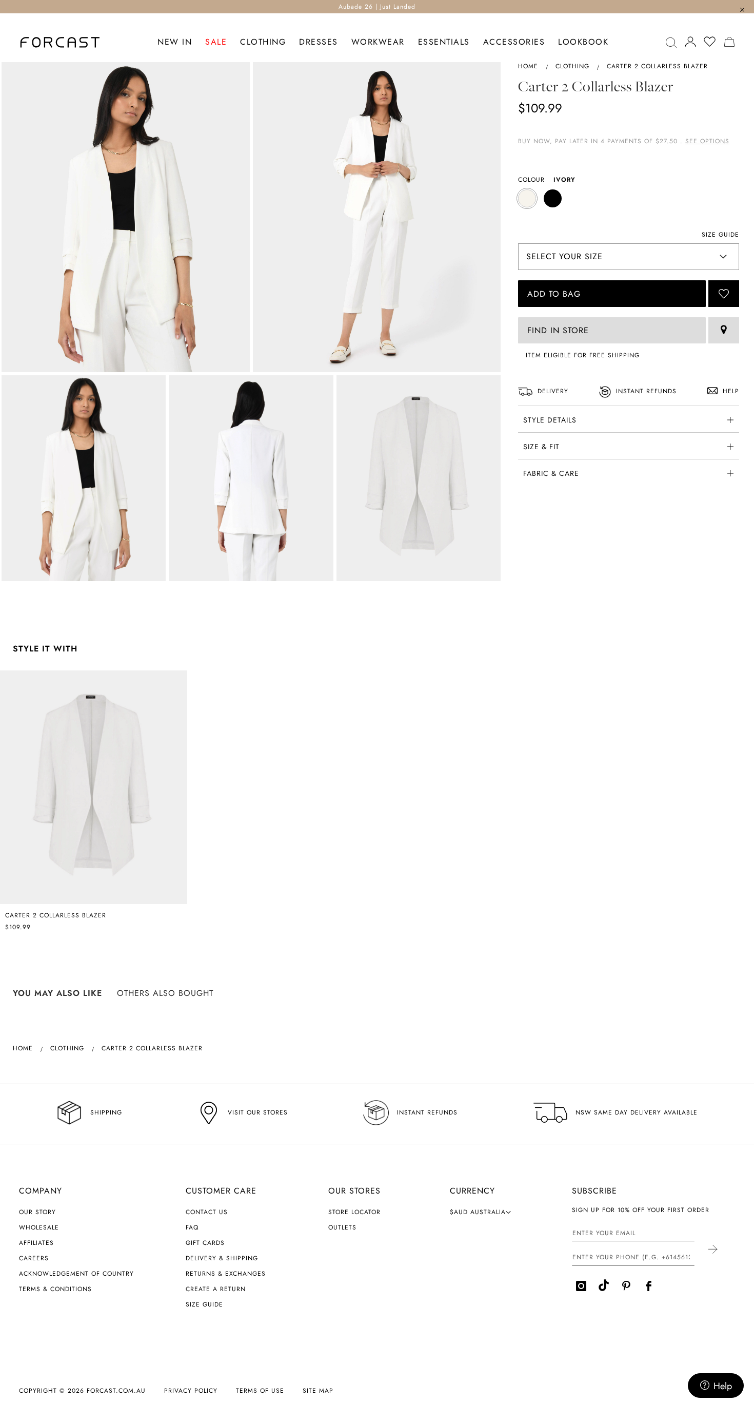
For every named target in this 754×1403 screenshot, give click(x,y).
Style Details (550, 420)
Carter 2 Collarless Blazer (55, 915)
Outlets (342, 1227)
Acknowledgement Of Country (76, 1273)
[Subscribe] (712, 1250)
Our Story (37, 1212)
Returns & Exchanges (226, 1273)
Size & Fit (541, 446)
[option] (527, 198)
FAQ (192, 1227)
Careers (34, 1258)
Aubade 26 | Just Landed (377, 6)
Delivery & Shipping (222, 1258)
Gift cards (205, 1242)
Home (528, 66)
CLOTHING (572, 66)
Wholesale (39, 1227)
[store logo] (60, 42)
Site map (318, 1390)
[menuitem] (175, 42)
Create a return (216, 1289)
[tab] (628, 419)
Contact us (207, 1212)
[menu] (383, 42)
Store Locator (354, 1212)
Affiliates (36, 1242)
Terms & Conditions (55, 1289)
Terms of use (260, 1390)
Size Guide (204, 1304)
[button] (480, 1212)
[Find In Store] (723, 330)
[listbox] (628, 199)
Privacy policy (190, 1390)
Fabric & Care (551, 473)
